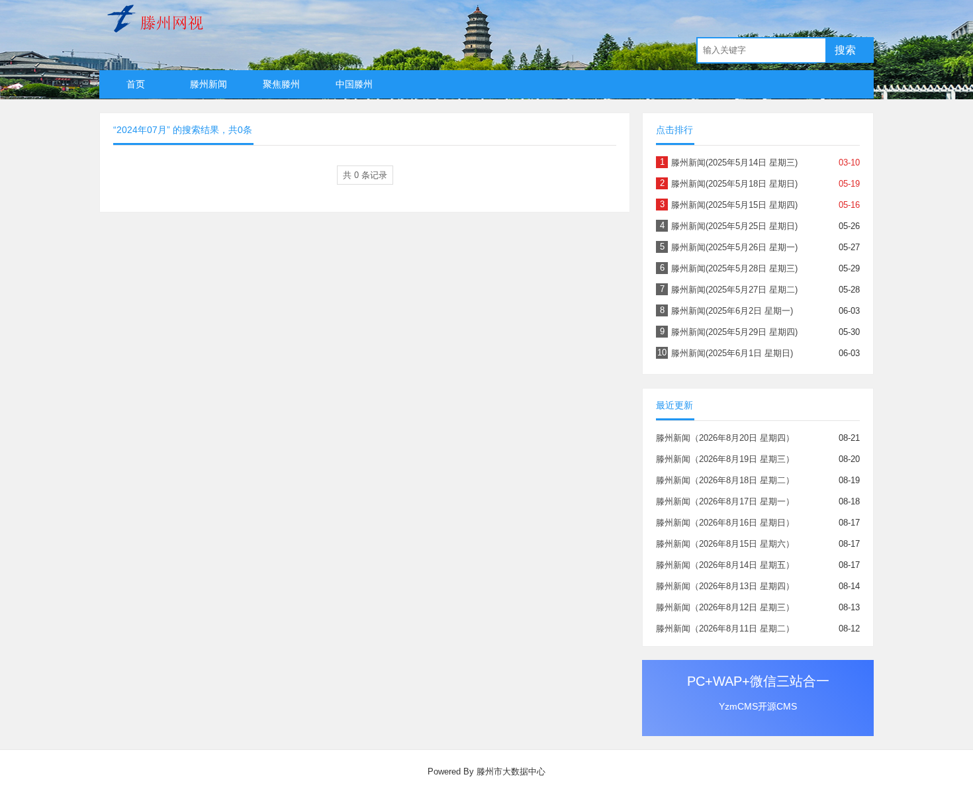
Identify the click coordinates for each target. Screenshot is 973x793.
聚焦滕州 (281, 84)
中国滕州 (354, 84)
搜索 (845, 50)
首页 (135, 84)
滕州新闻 (208, 84)
